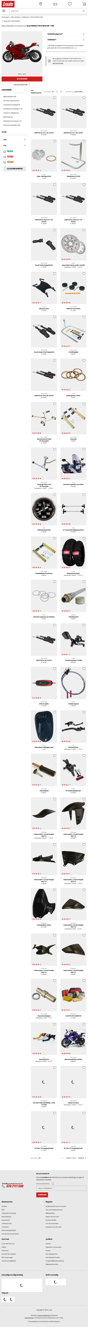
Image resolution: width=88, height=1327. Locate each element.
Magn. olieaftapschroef (44, 176)
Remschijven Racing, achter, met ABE (73, 265)
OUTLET (10, 162)
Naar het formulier (58, 63)
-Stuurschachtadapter (44, 1016)
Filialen (4, 1247)
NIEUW (10, 151)
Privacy (48, 1250)
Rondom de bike (51, 1220)
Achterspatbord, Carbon (44, 925)
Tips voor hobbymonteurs (54, 1210)
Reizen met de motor (52, 1217)
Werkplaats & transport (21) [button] (12, 121)
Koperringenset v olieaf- (73, 395)
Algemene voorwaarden (53, 1247)
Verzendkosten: (29, 1318)
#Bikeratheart (50, 1213)
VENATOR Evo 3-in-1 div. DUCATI (73, 133)
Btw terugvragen (7, 1257)
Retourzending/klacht (9, 1230)
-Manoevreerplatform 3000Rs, (73, 1059)
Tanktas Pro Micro (73, 1103)
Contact (4, 1206)
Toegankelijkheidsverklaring (55, 1261)
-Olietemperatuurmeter (44, 530)
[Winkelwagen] (84, 4)
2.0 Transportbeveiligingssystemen (73, 530)
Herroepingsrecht (51, 1254)
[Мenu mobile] (4, 10)
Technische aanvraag (9, 1213)
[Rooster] (57, 91)
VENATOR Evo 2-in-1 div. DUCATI (44, 133)
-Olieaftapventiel (73, 617)
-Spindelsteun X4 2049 (73, 176)
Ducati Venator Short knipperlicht (44, 352)
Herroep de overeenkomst (10, 1234)
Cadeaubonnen (7, 1223)
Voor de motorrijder (52, 1223)
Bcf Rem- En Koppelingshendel (44, 1148)
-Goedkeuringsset (73, 704)
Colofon (48, 1244)
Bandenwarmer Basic (73, 573)
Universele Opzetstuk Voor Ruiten (73, 484)
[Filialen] (41, 4)
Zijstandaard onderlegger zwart (44, 747)
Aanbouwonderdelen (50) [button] (11, 125)
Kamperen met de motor (54, 1227)
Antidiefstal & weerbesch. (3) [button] (12, 109)
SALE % (10, 156)
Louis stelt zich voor (8, 1244)
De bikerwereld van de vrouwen (56, 1206)
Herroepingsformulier (53, 1257)
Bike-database (6, 1217)
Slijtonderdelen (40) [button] (9, 96)
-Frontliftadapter (73, 352)
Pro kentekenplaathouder (73, 791)
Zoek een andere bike (20, 84)
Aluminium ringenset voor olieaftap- (44, 617)
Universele (73, 439)
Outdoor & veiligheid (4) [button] (11, 113)
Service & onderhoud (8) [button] (11, 101)
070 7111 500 (14, 1186)
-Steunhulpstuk (44, 791)
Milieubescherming (52, 1264)
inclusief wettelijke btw (43, 1315)
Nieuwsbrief (6, 1220)
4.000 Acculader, (44, 704)
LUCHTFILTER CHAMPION (73, 1016)
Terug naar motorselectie (11, 21)
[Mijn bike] (55, 4)
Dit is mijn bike (22, 79)
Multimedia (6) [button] (8, 117)
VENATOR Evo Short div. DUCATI (44, 395)
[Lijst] (61, 91)
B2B (3, 1210)
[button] (84, 11)
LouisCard (5, 1227)
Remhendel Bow (73, 747)
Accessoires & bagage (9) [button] (11, 105)
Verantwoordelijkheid (9, 1261)
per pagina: (47, 92)
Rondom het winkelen (9, 1254)
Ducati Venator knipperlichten (44, 265)
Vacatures (5, 1250)
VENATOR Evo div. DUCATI (44, 660)
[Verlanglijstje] (70, 4)
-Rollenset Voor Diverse (73, 308)
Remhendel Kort (44, 1059)
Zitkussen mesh (44, 308)
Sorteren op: (70, 92)
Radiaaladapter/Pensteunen (44, 573)
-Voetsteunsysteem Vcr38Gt (73, 660)
